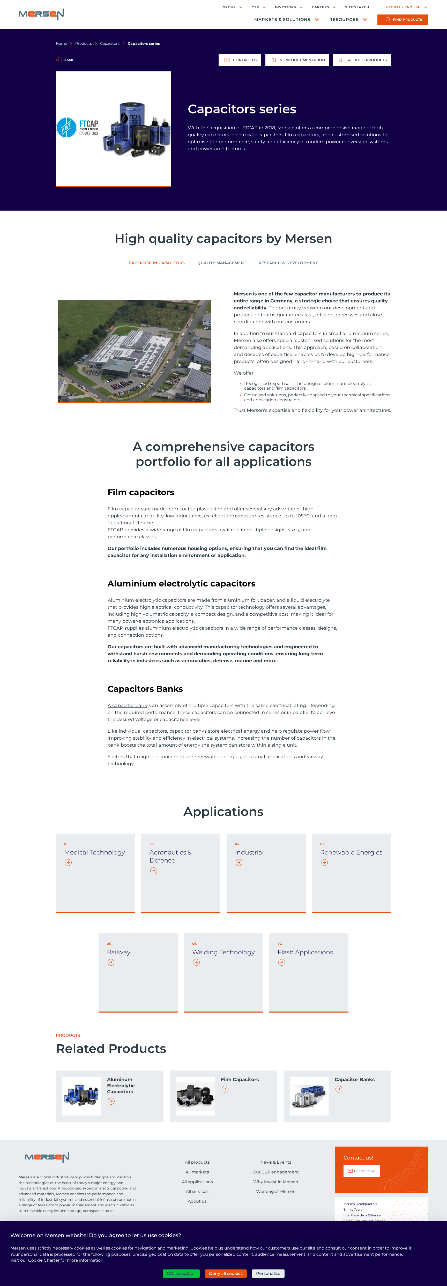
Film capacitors (125, 509)
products (407, 19)
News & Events (275, 1162)
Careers (320, 7)
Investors (285, 7)
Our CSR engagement (276, 1172)
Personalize (268, 1273)
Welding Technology (223, 952)
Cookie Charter (43, 1260)
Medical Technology (94, 852)
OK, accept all (181, 1273)
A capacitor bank (127, 705)
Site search (357, 7)
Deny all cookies (226, 1273)
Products (83, 43)
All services (197, 1191)
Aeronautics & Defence (171, 856)
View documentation (302, 60)
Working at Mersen (276, 1191)
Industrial (249, 852)
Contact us (245, 60)
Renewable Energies (351, 852)
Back (68, 60)
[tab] (157, 265)
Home (61, 43)
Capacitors (110, 43)
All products (197, 1162)
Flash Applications (305, 952)
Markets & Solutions (282, 19)
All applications (197, 1181)
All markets (197, 1172)
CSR (255, 7)
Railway (118, 952)
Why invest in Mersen (275, 1181)
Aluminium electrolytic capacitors (147, 600)
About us (197, 1201)
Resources (344, 19)
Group (229, 7)
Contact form (364, 1171)
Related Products (367, 60)
